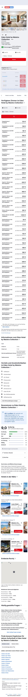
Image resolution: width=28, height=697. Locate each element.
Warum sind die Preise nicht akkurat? (11, 689)
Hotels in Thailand (5, 663)
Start (7, 694)
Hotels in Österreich (6, 657)
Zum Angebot (18, 492)
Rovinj (19, 694)
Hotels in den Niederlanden (7, 670)
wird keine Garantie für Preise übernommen (10, 679)
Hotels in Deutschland (6, 661)
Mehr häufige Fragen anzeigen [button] (14, 632)
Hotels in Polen (4, 672)
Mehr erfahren (6, 326)
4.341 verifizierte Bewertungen (16, 47)
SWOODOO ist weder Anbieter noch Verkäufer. (11, 683)
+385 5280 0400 (5, 44)
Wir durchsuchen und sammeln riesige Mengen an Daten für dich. (11, 686)
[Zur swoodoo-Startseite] (9, 7)
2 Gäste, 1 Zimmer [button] (7, 56)
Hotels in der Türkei (5, 655)
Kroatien (15, 694)
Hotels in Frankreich (6, 667)
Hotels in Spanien (5, 659)
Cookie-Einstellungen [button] (6, 332)
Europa (10, 694)
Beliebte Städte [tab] (15, 643)
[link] (10, 495)
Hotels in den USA (5, 653)
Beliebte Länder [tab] (5, 643)
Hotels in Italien (5, 665)
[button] (2, 7)
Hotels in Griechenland (6, 669)
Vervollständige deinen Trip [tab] (8, 647)
